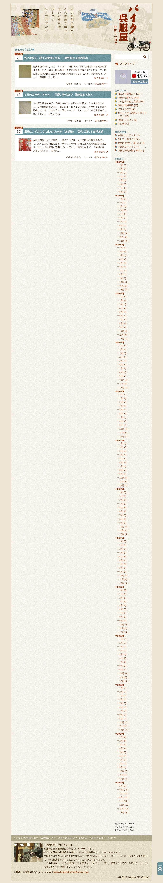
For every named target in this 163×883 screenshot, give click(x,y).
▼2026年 (119, 162)
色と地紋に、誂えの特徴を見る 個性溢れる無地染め (56, 57)
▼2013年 (119, 782)
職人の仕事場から (127, 94)
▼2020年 (119, 440)
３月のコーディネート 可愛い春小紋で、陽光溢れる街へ (58, 94)
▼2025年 (119, 195)
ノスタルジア (124, 109)
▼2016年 (119, 636)
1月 (121, 165)
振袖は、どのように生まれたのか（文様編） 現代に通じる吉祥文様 (63, 131)
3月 (121, 172)
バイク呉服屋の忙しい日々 (126, 25)
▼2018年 (119, 538)
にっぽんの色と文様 (128, 101)
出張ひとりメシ (125, 120)
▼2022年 (119, 342)
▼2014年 (119, 733)
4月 (121, 176)
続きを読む (99, 78)
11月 (121, 237)
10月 (121, 233)
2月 (121, 169)
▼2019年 (119, 489)
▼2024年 (119, 244)
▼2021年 (119, 391)
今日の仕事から (101, 84)
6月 (121, 184)
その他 (121, 123)
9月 (121, 229)
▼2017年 (119, 587)
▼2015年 (119, 685)
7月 (121, 188)
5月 (121, 180)
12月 (121, 241)
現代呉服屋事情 (125, 105)
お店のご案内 (131, 77)
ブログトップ (127, 63)
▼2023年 (119, 293)
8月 (121, 192)
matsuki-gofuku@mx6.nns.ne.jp (71, 872)
